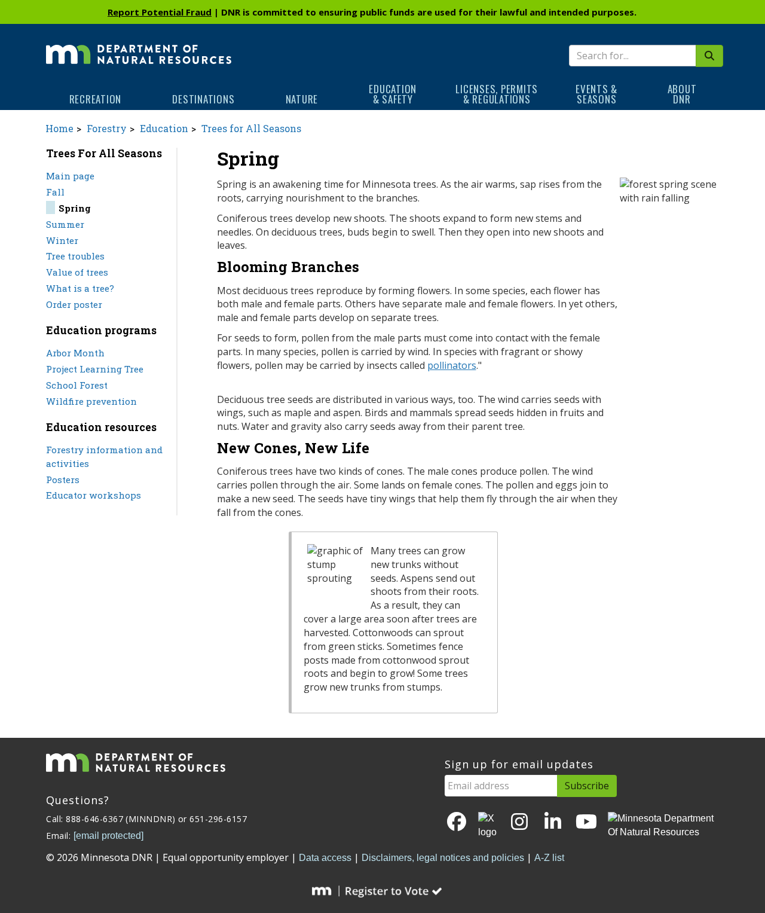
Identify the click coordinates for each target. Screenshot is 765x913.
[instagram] (519, 822)
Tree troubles (75, 256)
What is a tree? (80, 288)
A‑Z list (549, 858)
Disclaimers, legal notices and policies (443, 858)
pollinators (451, 365)
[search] (709, 56)
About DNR (682, 93)
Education (164, 128)
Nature (302, 98)
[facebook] (457, 822)
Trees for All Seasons (251, 128)
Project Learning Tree (94, 369)
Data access (325, 858)
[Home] (138, 46)
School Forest (77, 385)
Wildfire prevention (91, 401)
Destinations (203, 98)
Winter (62, 240)
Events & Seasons (596, 93)
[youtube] (586, 822)
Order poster (74, 304)
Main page (70, 176)
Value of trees (77, 272)
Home (59, 128)
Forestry (107, 128)
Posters (62, 479)
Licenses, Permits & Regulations (496, 93)
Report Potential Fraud (160, 12)
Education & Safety (393, 93)
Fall (55, 192)
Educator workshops (93, 495)
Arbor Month (75, 353)
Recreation (95, 98)
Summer (65, 224)
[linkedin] (553, 822)
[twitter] (488, 825)
